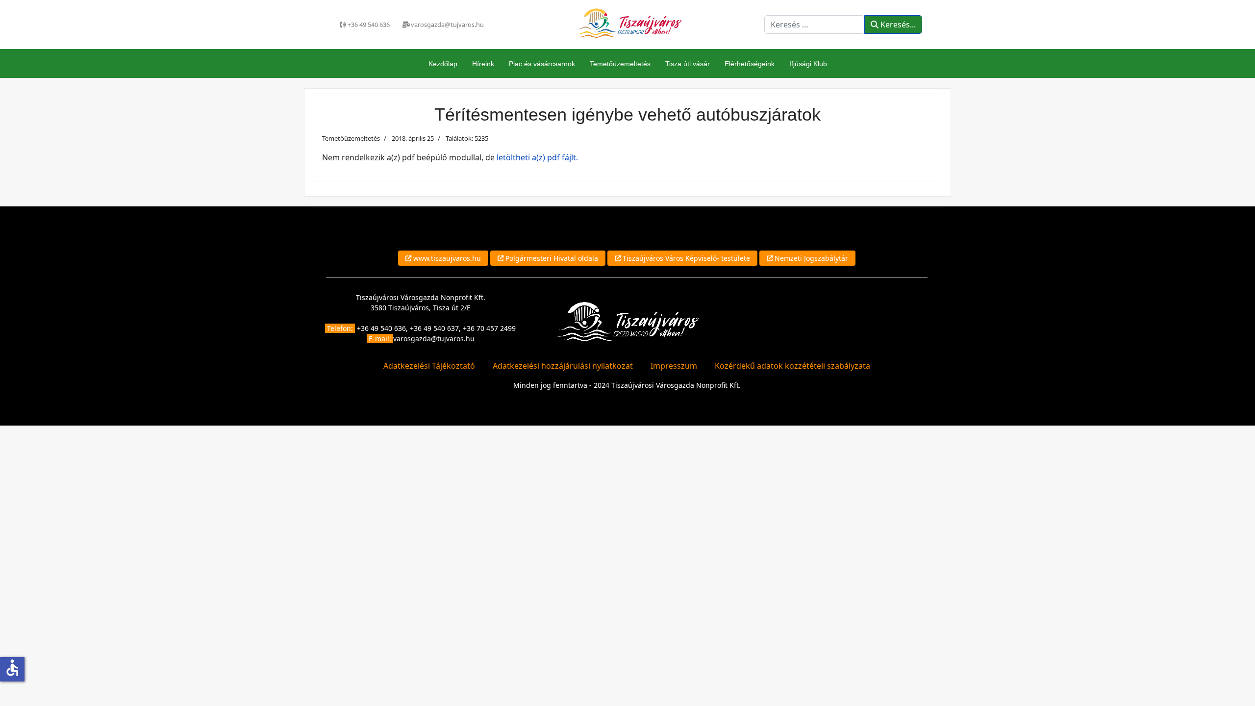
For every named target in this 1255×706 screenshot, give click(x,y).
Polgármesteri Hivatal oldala (550, 258)
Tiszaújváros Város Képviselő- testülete (685, 258)
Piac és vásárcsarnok (542, 64)
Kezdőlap (442, 64)
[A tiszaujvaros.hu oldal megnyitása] (627, 321)
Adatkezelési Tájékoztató (429, 365)
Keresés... (897, 24)
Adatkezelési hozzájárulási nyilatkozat (563, 365)
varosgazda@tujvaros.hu (434, 338)
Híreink (483, 64)
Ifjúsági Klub (808, 64)
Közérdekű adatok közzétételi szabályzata (792, 365)
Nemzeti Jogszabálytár (810, 258)
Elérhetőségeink (750, 64)
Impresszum (674, 365)
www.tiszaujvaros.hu (446, 258)
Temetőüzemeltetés (620, 64)
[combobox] (814, 24)
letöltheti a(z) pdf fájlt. (537, 157)
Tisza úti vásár (687, 64)
